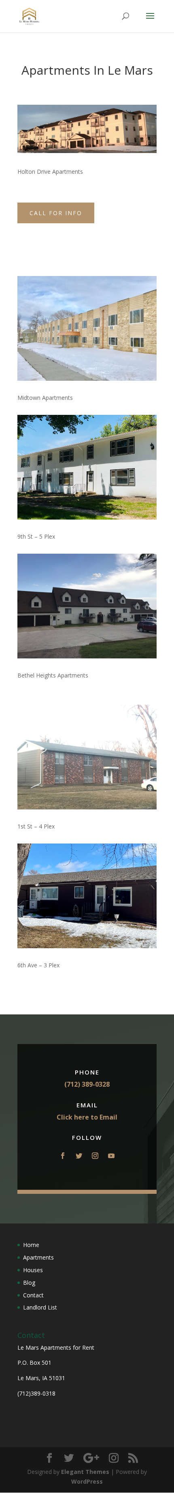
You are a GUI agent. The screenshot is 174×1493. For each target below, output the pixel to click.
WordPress (87, 1481)
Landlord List (40, 1307)
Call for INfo (56, 213)
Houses (33, 1270)
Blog (29, 1282)
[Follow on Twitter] (78, 1155)
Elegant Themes (85, 1472)
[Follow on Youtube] (111, 1155)
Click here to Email (87, 1117)
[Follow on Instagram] (95, 1155)
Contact (33, 1295)
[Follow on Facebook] (62, 1155)
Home (31, 1245)
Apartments (38, 1257)
